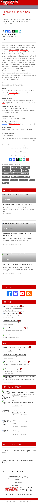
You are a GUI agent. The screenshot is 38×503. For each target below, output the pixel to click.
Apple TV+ (18, 7)
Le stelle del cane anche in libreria (22, 402)
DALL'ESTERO (8, 228)
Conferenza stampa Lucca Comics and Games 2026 (17, 461)
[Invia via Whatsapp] (16, 31)
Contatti (32, 472)
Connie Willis (17, 45)
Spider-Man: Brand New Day (8, 7)
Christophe (5, 183)
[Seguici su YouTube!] (22, 294)
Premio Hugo (15, 77)
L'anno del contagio (8, 60)
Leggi (16, 397)
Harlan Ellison (25, 110)
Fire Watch (30, 58)
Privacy (14, 472)
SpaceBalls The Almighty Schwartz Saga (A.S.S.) (18, 451)
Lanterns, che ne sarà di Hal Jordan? (13, 357)
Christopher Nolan (14, 124)
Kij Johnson (11, 108)
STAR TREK (14, 430)
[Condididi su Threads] (13, 31)
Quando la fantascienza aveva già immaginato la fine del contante (18, 380)
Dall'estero (10, 145)
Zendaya (29, 7)
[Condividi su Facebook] (6, 31)
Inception (4, 124)
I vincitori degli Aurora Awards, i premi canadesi (17, 350)
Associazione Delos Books (18, 481)
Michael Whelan (27, 129)
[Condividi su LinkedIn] (19, 31)
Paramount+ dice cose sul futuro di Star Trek (16, 364)
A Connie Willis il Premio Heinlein (12, 308)
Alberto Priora (12, 34)
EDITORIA (7, 199)
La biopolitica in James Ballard (12, 337)
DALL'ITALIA (14, 390)
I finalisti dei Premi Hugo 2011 (11, 316)
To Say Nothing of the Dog (21, 173)
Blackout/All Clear (15, 170)
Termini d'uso (7, 472)
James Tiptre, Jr (15, 129)
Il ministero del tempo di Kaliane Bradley (22, 422)
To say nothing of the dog (23, 60)
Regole (19, 472)
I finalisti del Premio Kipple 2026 (12, 371)
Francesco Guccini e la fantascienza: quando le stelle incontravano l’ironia (23, 393)
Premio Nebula (15, 167)
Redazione (25, 472)
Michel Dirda (24, 50)
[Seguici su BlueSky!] (16, 294)
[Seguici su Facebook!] (9, 294)
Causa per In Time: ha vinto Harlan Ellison (17, 264)
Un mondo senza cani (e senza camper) (14, 330)
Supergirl (24, 7)
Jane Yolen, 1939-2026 (19, 412)
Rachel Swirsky (13, 93)
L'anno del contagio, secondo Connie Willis (17, 205)
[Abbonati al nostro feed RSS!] (29, 294)
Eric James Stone (25, 176)
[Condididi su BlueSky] (9, 31)
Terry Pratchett (21, 118)
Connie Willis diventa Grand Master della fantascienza (17, 234)
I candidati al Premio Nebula (11, 323)
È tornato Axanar (17, 432)
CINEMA (6, 259)
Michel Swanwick (14, 50)
